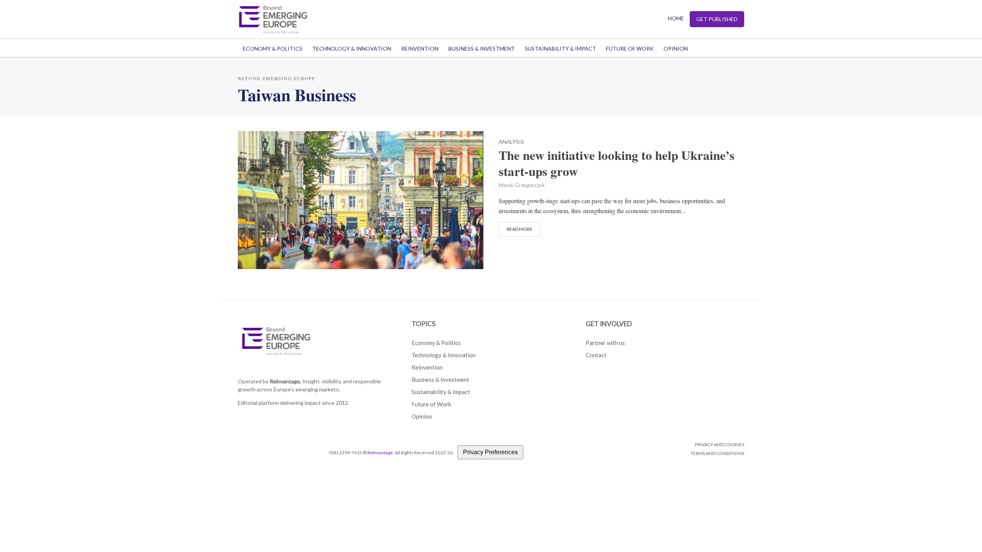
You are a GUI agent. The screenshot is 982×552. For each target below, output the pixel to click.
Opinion (676, 48)
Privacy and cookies (719, 444)
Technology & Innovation (351, 48)
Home (676, 18)
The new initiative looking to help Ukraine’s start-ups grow (617, 163)
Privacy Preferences (490, 452)
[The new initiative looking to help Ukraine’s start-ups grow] (360, 199)
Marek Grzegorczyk (522, 185)
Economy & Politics (272, 48)
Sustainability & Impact (560, 48)
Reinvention (419, 48)
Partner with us (605, 342)
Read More (519, 229)
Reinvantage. (285, 381)
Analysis (511, 142)
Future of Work (630, 48)
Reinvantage (380, 452)
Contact (596, 355)
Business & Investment (481, 48)
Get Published (717, 19)
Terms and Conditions (717, 453)
